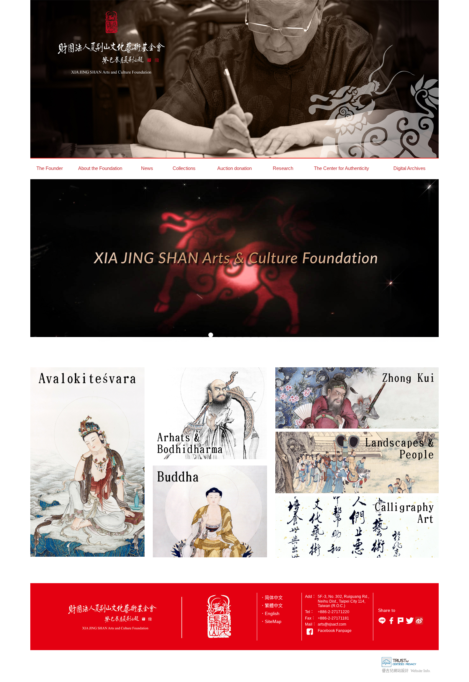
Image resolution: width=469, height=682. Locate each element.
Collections (184, 168)
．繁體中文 (271, 605)
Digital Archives (409, 168)
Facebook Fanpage (335, 630)
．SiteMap (270, 621)
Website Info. (421, 671)
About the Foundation (100, 168)
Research (283, 168)
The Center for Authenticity (341, 168)
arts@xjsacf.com (332, 624)
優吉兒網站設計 (395, 671)
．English (269, 613)
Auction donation (234, 168)
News (147, 168)
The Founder (49, 168)
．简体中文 (271, 597)
